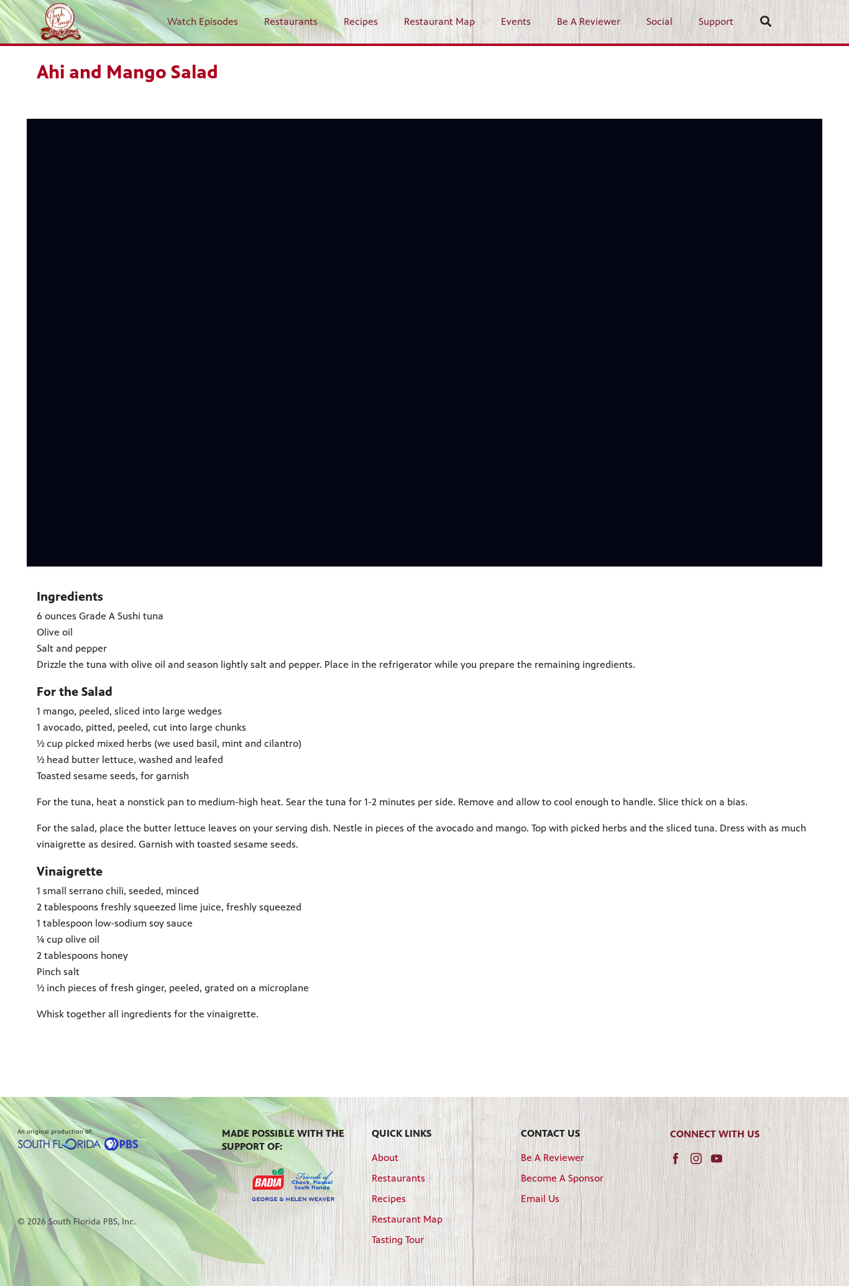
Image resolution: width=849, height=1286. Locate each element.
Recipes (361, 21)
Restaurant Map (439, 21)
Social (659, 21)
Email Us (540, 1199)
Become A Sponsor (562, 1178)
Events (516, 21)
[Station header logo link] (60, 22)
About (385, 1157)
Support (716, 21)
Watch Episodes (202, 21)
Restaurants (291, 21)
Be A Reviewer (588, 21)
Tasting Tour (398, 1240)
